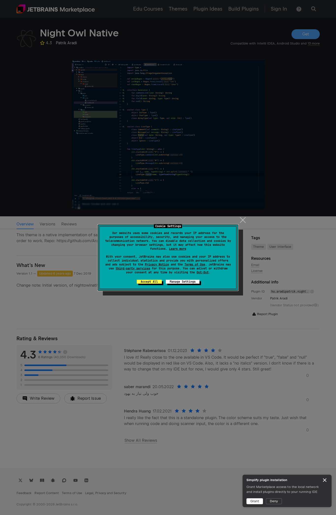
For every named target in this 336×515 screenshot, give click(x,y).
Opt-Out (203, 272)
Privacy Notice (157, 264)
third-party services (133, 268)
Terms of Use (194, 264)
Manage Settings (183, 282)
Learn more (177, 249)
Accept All (149, 282)
